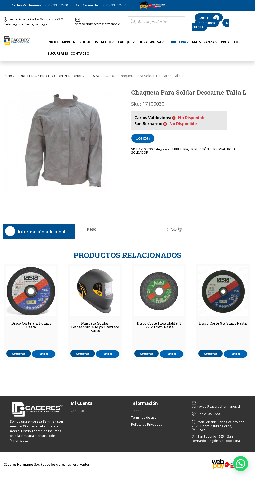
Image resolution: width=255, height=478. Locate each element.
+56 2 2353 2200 (56, 5)
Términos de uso (144, 417)
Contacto (77, 410)
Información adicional (41, 232)
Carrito (208, 18)
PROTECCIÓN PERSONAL (61, 75)
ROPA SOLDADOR (100, 75)
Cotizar (142, 138)
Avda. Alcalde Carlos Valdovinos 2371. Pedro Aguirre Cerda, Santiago (218, 425)
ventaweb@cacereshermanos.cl (97, 24)
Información (144, 403)
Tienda (136, 410)
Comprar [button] (18, 353)
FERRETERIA (26, 75)
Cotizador (207, 23)
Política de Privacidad (146, 424)
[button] (240, 463)
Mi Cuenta (82, 403)
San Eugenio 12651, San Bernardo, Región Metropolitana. (216, 438)
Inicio (8, 75)
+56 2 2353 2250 (114, 5)
